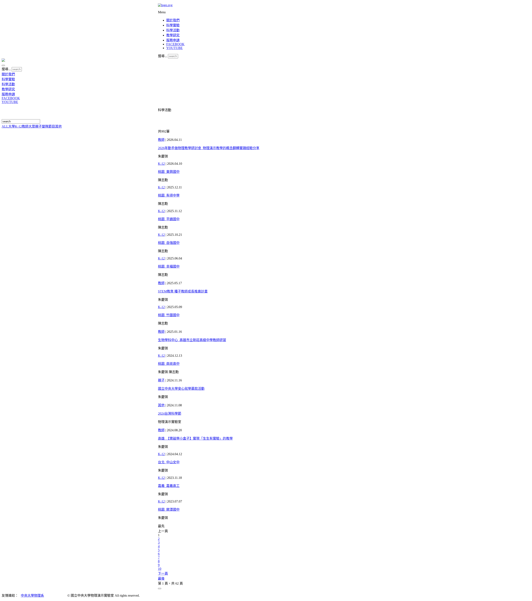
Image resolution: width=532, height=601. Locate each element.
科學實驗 (173, 25)
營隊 (45, 126)
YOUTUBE (174, 48)
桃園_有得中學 (169, 195)
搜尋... (162, 56)
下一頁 (163, 573)
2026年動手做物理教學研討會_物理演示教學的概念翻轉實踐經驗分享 (208, 148)
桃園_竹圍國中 (169, 315)
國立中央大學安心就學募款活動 (181, 388)
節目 (51, 126)
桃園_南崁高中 (169, 363)
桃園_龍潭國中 (169, 509)
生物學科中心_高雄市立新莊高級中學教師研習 (192, 340)
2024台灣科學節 (169, 413)
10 (159, 568)
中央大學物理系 (32, 595)
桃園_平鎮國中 (169, 219)
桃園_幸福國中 (169, 266)
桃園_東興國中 (169, 171)
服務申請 (173, 40)
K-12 (18, 126)
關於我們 (173, 20)
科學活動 (173, 30)
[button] (3, 65)
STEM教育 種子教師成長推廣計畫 (183, 291)
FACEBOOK (175, 44)
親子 (38, 126)
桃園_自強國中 (169, 243)
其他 (58, 126)
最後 (161, 578)
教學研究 (173, 35)
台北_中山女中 (169, 462)
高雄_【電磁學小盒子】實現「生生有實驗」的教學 (195, 438)
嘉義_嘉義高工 (169, 486)
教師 (25, 126)
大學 (11, 126)
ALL (5, 126)
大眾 (31, 126)
